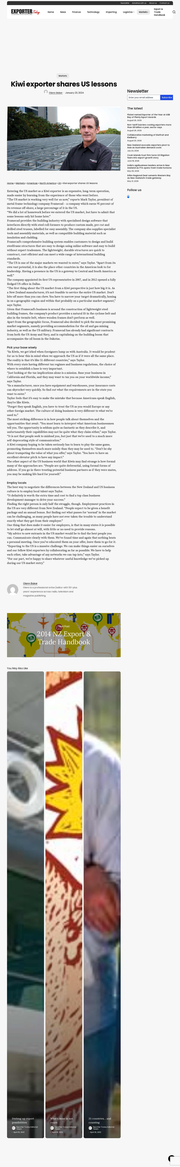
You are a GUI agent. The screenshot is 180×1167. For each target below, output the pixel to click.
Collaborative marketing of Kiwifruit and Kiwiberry (148, 136)
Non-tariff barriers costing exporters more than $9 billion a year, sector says (149, 126)
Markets (63, 75)
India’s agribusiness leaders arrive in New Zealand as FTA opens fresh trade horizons (149, 166)
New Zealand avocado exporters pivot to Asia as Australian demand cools (148, 146)
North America (48, 183)
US (59, 183)
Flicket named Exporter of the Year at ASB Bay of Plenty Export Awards (148, 115)
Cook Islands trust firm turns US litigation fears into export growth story (148, 156)
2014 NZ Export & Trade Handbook (64, 635)
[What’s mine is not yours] (63, 904)
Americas (32, 183)
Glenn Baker (56, 92)
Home (10, 183)
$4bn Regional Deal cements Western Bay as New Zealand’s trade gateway (148, 176)
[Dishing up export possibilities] (25, 904)
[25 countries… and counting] (102, 904)
